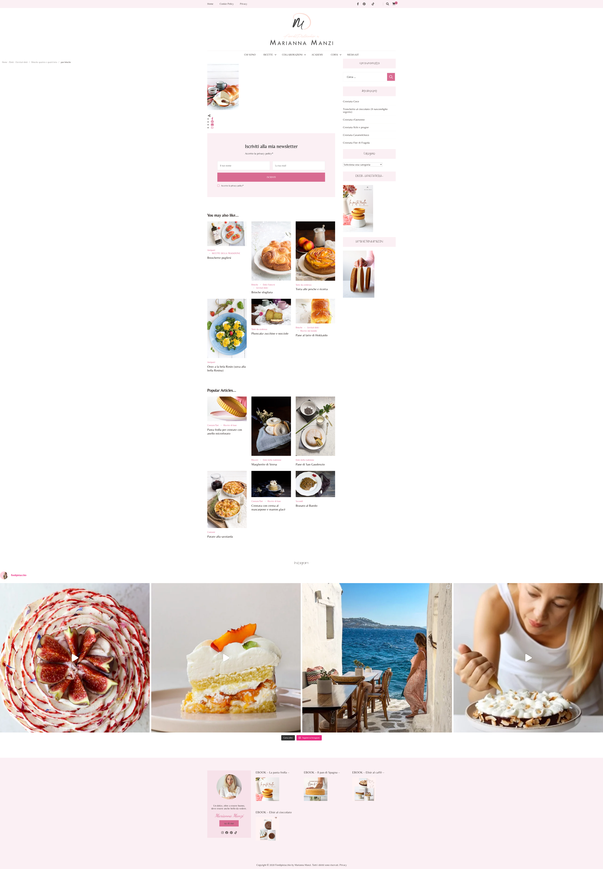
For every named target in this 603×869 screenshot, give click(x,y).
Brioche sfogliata (262, 292)
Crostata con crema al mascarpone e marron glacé (268, 507)
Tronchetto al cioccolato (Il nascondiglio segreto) (365, 110)
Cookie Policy (227, 4)
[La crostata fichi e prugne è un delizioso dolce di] (75, 658)
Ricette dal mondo (308, 331)
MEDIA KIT (353, 54)
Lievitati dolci (22, 62)
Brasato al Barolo (306, 505)
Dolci (11, 62)
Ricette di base (230, 425)
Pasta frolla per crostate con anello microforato (224, 431)
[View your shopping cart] (394, 4)
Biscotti (254, 460)
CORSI (334, 54)
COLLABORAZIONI (292, 54)
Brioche (254, 284)
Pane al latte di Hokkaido (312, 335)
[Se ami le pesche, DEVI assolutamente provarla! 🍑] (226, 658)
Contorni (211, 532)
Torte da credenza (303, 285)
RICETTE (268, 54)
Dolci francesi (269, 284)
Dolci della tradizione (272, 460)
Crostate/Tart (213, 425)
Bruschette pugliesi (219, 257)
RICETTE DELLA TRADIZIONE (226, 253)
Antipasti (211, 250)
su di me (229, 823)
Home (210, 4)
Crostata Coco (351, 101)
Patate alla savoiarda (220, 536)
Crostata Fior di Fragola (356, 142)
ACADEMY (317, 54)
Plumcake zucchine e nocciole (269, 333)
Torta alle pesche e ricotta (312, 289)
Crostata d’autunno (354, 119)
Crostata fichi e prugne (356, 127)
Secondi (299, 501)
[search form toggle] (387, 4)
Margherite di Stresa (264, 464)
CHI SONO (250, 54)
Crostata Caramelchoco (356, 135)
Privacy (243, 4)
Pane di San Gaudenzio (310, 464)
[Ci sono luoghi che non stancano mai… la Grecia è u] (377, 658)
